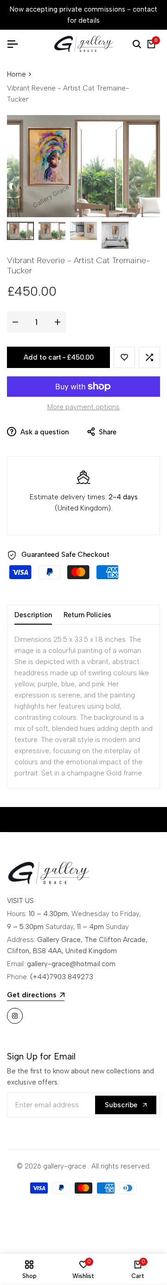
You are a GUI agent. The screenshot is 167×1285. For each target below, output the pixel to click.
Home (16, 74)
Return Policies (87, 615)
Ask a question (44, 432)
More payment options (83, 407)
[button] (124, 357)
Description (33, 615)
